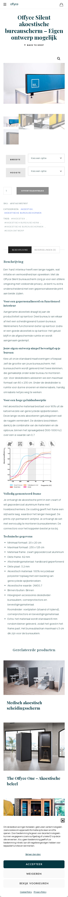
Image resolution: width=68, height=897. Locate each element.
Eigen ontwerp (15, 231)
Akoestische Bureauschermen (25, 227)
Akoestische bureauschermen (23, 212)
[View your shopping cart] (61, 4)
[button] (63, 820)
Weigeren (34, 874)
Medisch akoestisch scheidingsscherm (24, 705)
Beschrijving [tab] (20, 249)
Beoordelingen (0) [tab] (45, 249)
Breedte (15, 159)
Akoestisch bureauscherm (22, 223)
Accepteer (34, 864)
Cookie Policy (26, 892)
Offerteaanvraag (32, 190)
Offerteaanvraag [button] (34, 746)
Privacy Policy (40, 892)
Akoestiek (27, 209)
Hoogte (15, 172)
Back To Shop (35, 45)
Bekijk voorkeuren (34, 883)
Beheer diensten (33, 854)
